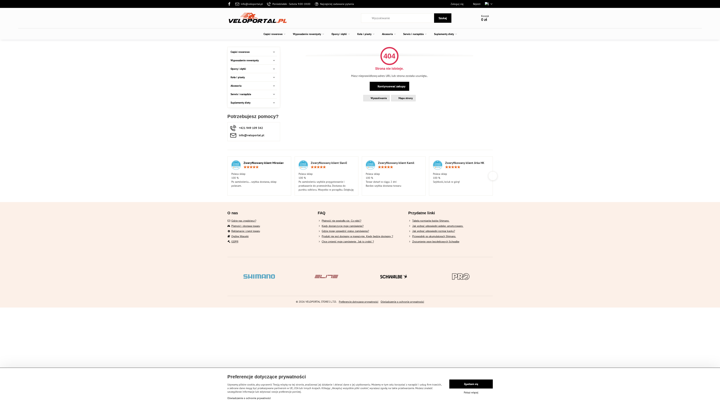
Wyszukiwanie (378, 98)
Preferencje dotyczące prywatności (358, 301)
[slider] (251, 167)
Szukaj (443, 18)
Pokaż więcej (471, 392)
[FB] (230, 4)
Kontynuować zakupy (391, 86)
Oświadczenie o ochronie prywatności (402, 301)
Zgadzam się (471, 384)
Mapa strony (405, 98)
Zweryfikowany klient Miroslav (264, 163)
